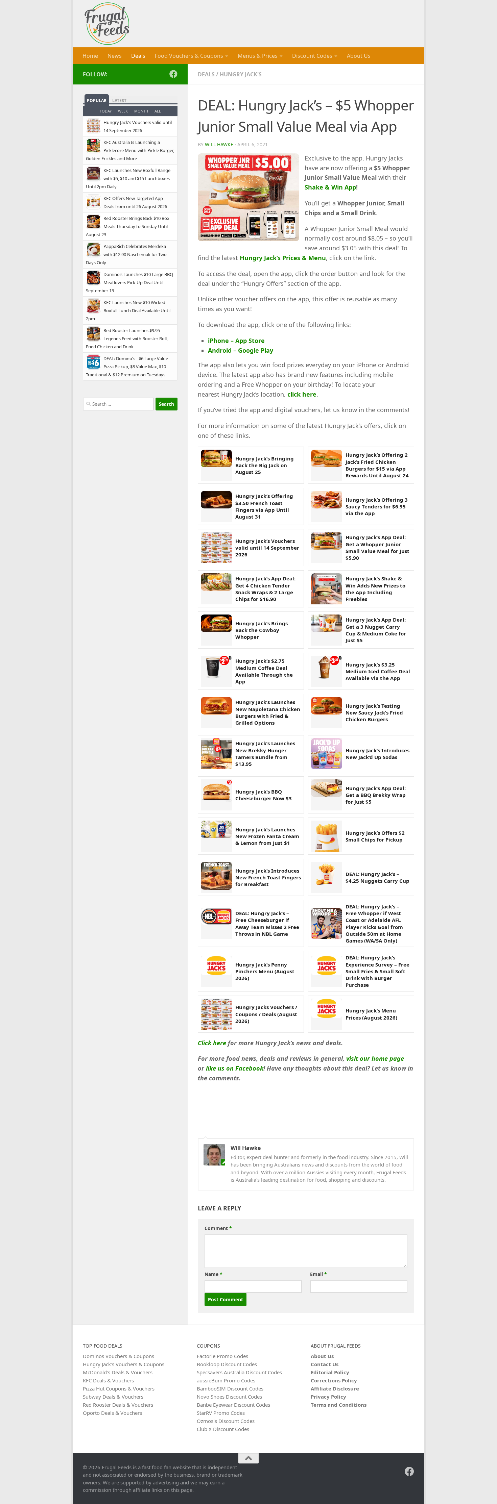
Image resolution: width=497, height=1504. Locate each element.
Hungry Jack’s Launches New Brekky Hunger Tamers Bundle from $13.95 (265, 753)
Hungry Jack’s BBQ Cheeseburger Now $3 (263, 795)
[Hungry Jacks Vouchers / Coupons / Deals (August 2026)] (216, 1014)
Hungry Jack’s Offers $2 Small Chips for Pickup (375, 836)
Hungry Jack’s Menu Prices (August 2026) (371, 1014)
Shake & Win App (330, 187)
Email (318, 1274)
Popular (96, 100)
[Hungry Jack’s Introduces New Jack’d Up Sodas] (326, 753)
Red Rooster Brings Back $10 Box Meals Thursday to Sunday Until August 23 (127, 226)
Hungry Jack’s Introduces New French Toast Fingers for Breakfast (268, 877)
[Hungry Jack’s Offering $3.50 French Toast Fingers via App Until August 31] (216, 506)
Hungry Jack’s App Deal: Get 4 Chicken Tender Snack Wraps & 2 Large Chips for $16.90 (265, 588)
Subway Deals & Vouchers (113, 1396)
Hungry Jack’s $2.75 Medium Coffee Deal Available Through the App (264, 671)
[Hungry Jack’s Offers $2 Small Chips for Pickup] (326, 836)
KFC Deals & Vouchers (108, 1380)
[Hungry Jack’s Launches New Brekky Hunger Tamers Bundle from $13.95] (216, 753)
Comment (218, 1228)
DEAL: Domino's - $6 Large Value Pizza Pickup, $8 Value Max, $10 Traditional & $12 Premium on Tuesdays (127, 366)
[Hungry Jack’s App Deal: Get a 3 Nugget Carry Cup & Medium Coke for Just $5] (326, 630)
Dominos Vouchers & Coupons (118, 1356)
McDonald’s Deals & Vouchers (117, 1372)
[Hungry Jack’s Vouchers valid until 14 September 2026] (216, 547)
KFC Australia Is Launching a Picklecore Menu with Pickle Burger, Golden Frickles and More (130, 150)
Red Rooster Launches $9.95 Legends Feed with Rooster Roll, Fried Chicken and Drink (127, 338)
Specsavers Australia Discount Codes (239, 1372)
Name (213, 1274)
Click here (212, 1043)
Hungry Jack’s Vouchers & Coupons (123, 1364)
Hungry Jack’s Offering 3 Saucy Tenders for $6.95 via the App (377, 506)
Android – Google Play (240, 350)
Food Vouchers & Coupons (189, 55)
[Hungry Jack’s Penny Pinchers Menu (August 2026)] (216, 971)
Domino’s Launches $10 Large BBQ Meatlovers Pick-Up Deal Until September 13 (129, 282)
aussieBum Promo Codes (226, 1380)
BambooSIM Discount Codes (230, 1388)
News (115, 55)
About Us (359, 55)
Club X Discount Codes (223, 1429)
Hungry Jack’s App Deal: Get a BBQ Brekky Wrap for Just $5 (376, 795)
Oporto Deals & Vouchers (112, 1412)
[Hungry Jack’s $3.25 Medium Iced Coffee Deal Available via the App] (326, 671)
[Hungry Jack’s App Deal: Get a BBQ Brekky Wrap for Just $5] (326, 794)
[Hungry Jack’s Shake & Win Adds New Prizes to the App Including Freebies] (326, 588)
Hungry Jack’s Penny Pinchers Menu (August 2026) (264, 971)
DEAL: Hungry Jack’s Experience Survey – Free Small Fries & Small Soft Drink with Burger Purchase (377, 971)
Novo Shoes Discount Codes (229, 1396)
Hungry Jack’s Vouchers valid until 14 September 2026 (267, 547)
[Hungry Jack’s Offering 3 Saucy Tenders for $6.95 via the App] (326, 506)
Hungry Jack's (241, 74)
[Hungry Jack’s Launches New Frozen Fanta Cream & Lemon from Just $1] (216, 836)
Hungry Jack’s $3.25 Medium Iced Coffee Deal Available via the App (378, 671)
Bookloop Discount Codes (227, 1364)
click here (301, 394)
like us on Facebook (234, 1068)
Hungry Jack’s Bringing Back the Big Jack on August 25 (264, 465)
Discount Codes (312, 55)
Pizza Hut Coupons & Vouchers (119, 1388)
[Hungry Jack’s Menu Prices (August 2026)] (326, 1014)
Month (141, 111)
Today (106, 111)
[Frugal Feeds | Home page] (107, 23)
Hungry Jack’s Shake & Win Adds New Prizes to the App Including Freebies (375, 588)
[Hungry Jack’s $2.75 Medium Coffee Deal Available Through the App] (216, 671)
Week (123, 111)
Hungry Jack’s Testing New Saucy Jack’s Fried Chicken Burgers (374, 712)
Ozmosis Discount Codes (226, 1421)
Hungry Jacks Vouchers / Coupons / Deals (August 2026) (266, 1014)
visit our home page (375, 1058)
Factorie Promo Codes (222, 1356)
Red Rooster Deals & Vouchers (118, 1404)
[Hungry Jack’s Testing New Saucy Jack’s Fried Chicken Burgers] (326, 712)
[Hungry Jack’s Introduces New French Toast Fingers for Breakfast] (216, 877)
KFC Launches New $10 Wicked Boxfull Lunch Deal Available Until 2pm (128, 310)
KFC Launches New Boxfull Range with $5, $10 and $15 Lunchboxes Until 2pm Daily (128, 178)
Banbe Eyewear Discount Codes (233, 1404)
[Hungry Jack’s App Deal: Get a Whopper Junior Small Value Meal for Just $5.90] (326, 547)
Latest (119, 100)
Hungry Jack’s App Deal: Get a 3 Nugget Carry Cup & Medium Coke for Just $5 (376, 630)
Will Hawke (219, 144)
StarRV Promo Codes (221, 1412)
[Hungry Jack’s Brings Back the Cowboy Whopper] (216, 630)
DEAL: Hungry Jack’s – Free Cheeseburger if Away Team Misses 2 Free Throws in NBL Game (267, 923)
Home (90, 55)
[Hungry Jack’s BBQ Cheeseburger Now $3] (216, 794)
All (158, 111)
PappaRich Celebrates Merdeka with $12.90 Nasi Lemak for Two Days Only (126, 254)
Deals (138, 55)
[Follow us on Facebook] (173, 74)
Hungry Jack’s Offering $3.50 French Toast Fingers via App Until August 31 (264, 506)
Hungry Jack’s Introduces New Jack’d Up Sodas (377, 753)
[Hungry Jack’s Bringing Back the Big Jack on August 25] (216, 465)
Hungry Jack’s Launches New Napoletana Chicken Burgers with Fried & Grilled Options (267, 712)
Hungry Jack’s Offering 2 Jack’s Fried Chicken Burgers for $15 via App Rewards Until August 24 (377, 465)
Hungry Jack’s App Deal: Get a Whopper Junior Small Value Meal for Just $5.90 (377, 547)
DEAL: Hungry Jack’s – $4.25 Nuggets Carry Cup (377, 877)
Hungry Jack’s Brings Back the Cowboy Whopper (261, 630)
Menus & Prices (258, 55)
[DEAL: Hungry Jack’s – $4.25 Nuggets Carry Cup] (326, 877)
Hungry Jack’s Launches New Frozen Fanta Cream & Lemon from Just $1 (267, 836)
